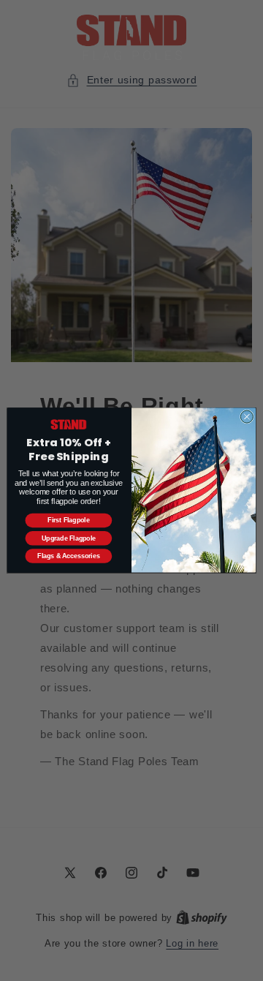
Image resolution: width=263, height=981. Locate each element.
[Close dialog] (246, 416)
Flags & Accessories (68, 556)
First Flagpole (68, 521)
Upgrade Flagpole (69, 538)
